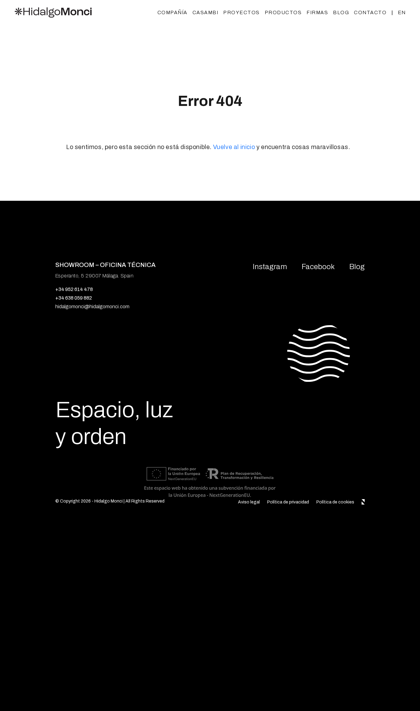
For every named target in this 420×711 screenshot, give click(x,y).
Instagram (270, 267)
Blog (341, 12)
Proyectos (241, 12)
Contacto (370, 12)
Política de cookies (335, 502)
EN (401, 12)
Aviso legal (249, 502)
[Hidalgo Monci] (53, 12)
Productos (283, 12)
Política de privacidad (288, 502)
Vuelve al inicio (234, 146)
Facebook (318, 267)
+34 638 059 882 (73, 298)
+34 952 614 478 (74, 289)
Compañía (172, 12)
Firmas (317, 12)
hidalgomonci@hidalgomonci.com (92, 306)
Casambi (205, 12)
